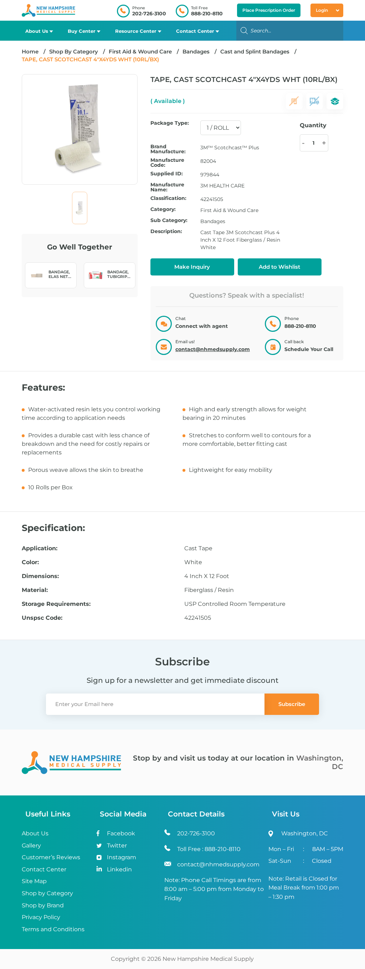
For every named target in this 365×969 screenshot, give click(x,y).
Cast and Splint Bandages (254, 51)
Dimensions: (40, 576)
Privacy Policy (41, 917)
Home (30, 51)
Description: (166, 231)
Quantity (313, 125)
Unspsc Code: (42, 618)
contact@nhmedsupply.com (212, 349)
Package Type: (169, 123)
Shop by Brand (43, 905)
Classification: (168, 198)
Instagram (121, 857)
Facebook (121, 833)
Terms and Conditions (53, 929)
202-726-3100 (149, 13)
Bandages (196, 51)
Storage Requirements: (56, 604)
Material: (35, 590)
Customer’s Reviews (51, 857)
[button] (280, 266)
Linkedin (119, 869)
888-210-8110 (207, 13)
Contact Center (195, 31)
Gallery (31, 845)
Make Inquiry (192, 266)
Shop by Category (47, 893)
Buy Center (82, 31)
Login (322, 10)
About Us (36, 31)
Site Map (34, 881)
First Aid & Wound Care (140, 51)
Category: (163, 209)
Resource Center (135, 31)
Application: (39, 548)
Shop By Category (74, 51)
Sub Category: (168, 220)
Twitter (117, 845)
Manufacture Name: (167, 187)
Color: (30, 562)
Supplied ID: (166, 174)
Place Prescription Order (268, 10)
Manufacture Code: (167, 162)
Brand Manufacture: (168, 149)
